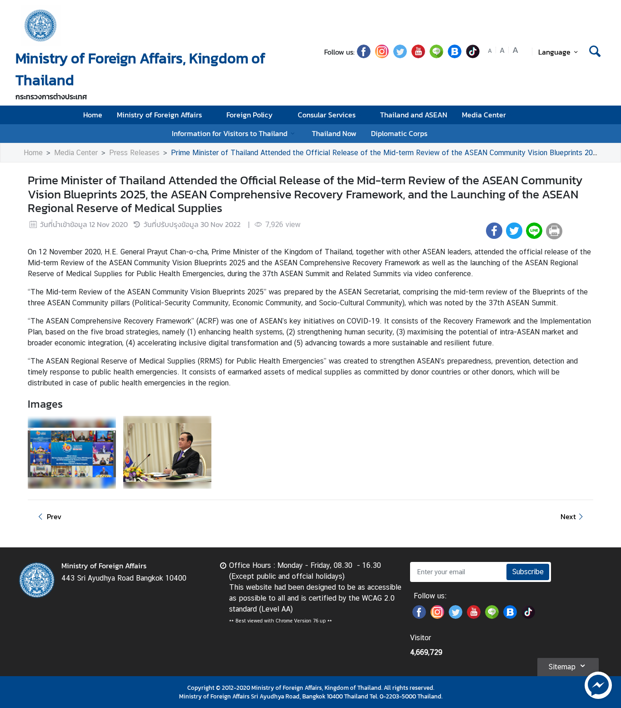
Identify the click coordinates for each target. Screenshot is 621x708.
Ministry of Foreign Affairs (159, 114)
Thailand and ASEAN (413, 114)
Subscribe (528, 571)
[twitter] (400, 55)
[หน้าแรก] (41, 25)
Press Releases (134, 152)
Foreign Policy (249, 114)
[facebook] (364, 55)
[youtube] (418, 55)
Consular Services (327, 114)
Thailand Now (334, 133)
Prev (54, 516)
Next (568, 516)
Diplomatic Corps (399, 133)
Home (92, 114)
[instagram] (382, 55)
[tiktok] (473, 55)
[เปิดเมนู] (594, 115)
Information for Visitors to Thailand (229, 133)
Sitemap (562, 666)
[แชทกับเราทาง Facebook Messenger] (598, 684)
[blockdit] (455, 55)
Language (554, 51)
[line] (436, 55)
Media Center (484, 114)
